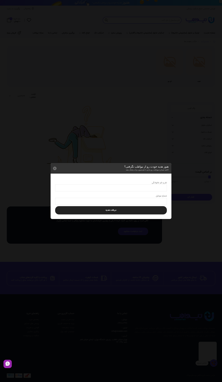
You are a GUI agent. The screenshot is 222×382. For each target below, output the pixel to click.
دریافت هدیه (111, 210)
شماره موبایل (158, 196)
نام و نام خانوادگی (156, 182)
